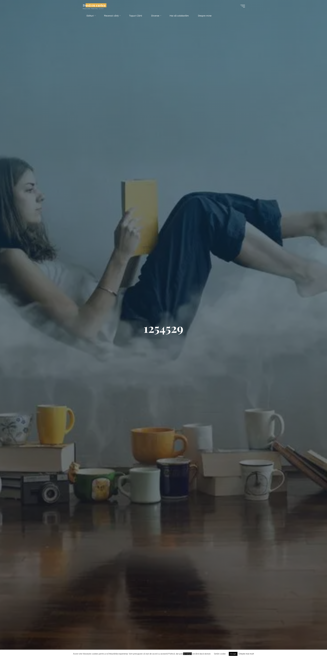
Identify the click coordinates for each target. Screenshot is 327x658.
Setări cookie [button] (220, 654)
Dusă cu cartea (94, 5)
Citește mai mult (246, 654)
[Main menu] (242, 6)
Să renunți (187, 654)
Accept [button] (233, 654)
